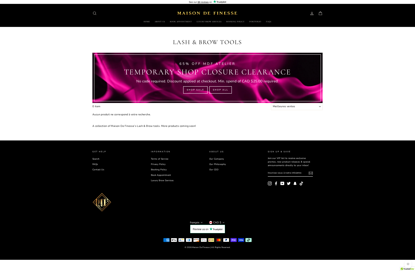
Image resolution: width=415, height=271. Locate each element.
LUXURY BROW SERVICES (209, 21)
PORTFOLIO (255, 21)
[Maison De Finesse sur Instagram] (270, 183)
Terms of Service (159, 158)
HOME (147, 21)
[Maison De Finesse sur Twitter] (289, 183)
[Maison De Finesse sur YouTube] (282, 183)
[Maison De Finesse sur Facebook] (276, 183)
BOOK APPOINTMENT (181, 21)
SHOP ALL (220, 89)
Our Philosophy (217, 164)
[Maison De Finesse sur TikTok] (301, 183)
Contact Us (98, 169)
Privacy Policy (158, 164)
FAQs (268, 21)
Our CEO (214, 169)
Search (95, 158)
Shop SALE (195, 89)
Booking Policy (159, 169)
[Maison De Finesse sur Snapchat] (295, 183)
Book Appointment (161, 175)
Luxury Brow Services (162, 180)
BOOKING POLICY (235, 21)
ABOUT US (160, 21)
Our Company (216, 158)
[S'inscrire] (311, 173)
